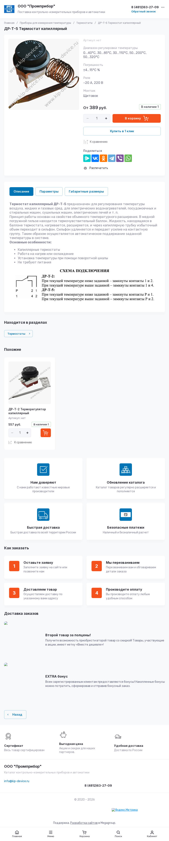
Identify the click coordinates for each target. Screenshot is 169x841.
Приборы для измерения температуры (45, 22)
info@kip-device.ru (16, 781)
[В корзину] (46, 432)
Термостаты (84, 22)
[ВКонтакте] (95, 158)
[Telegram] (111, 158)
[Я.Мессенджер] (87, 158)
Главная (9, 22)
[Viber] (120, 158)
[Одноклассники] (103, 158)
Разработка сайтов (84, 823)
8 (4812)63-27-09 (145, 7)
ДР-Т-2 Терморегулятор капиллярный (27, 411)
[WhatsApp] (128, 158)
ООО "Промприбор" (36, 6)
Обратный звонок (143, 11)
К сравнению (99, 142)
